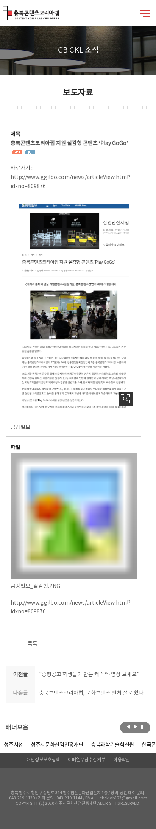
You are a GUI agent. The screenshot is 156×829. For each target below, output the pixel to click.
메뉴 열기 (145, 13)
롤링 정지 (142, 727)
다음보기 (135, 727)
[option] (13, 745)
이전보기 (128, 727)
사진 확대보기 (125, 398)
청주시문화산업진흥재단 (57, 745)
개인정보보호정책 (43, 759)
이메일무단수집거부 (86, 759)
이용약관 (121, 759)
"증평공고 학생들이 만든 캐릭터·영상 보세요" (89, 675)
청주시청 (13, 745)
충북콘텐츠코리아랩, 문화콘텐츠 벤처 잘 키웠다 (91, 693)
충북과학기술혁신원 (112, 745)
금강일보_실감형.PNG (35, 586)
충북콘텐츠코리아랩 (4, 10)
